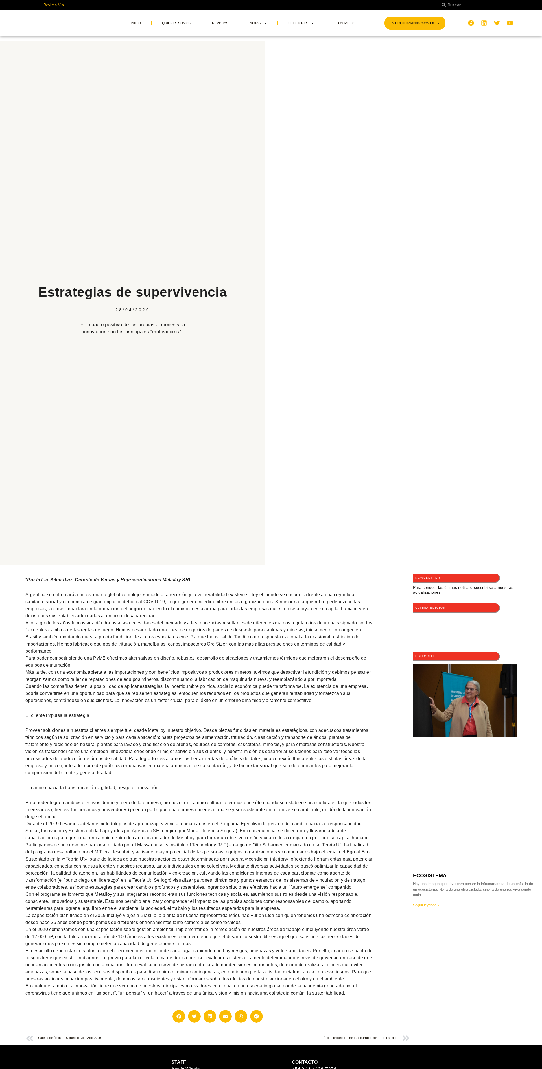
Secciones (298, 23)
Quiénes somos (176, 23)
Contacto (345, 23)
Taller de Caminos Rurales (412, 23)
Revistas (220, 23)
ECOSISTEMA (430, 875)
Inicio (136, 23)
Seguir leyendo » (426, 905)
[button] (178, 1016)
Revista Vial (54, 5)
